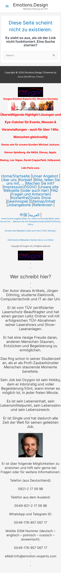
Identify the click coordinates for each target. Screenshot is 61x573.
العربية (34, 215)
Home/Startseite (15, 176)
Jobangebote (19, 205)
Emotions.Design (30, 5)
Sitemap (51, 231)
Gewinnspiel (17, 201)
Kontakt (25, 180)
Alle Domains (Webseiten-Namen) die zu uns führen (30, 240)
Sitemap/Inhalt (42, 201)
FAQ (44, 231)
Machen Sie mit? (40, 183)
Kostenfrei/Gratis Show (31, 197)
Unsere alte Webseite (15, 231)
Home (4, 218)
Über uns (9, 180)
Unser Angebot (45, 176)
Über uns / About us (31, 218)
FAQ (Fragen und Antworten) (34, 192)
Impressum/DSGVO (20, 187)
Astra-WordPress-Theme (30, 76)
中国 (23, 215)
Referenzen (42, 205)
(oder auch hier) (35, 190)
